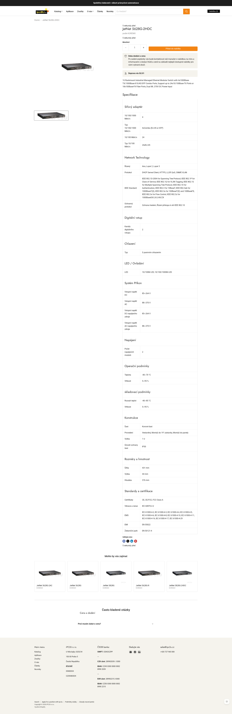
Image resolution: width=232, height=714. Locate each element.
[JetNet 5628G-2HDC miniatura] (51, 115)
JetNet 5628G (75, 585)
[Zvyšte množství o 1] (144, 47)
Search (36, 702)
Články (100, 11)
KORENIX (132, 33)
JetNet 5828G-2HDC (177, 585)
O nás (89, 11)
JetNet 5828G (108, 585)
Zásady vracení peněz (86, 702)
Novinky (110, 11)
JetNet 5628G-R (142, 585)
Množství (126, 42)
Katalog (57, 11)
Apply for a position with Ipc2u (52, 702)
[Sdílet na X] (127, 541)
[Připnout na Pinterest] (135, 541)
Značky (80, 11)
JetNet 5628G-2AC (44, 585)
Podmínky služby (71, 702)
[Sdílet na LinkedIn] (131, 541)
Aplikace (70, 11)
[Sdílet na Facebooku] (124, 541)
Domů (37, 20)
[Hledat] (186, 11)
